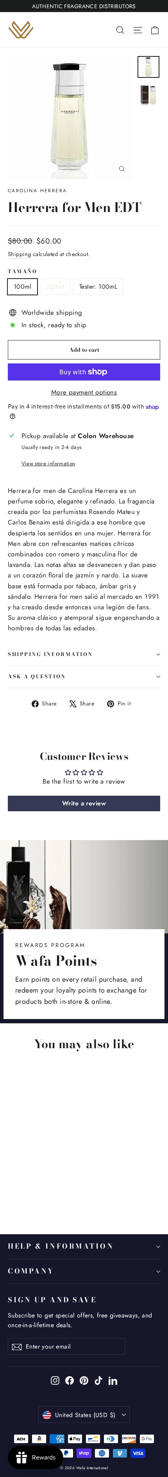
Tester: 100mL (98, 286)
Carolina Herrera (37, 190)
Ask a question (37, 676)
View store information (48, 463)
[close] (132, 1431)
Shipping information (50, 654)
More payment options (84, 392)
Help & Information (61, 1246)
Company (31, 1271)
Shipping (19, 254)
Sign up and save (52, 1300)
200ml (55, 286)
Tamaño (22, 271)
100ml (22, 286)
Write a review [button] (84, 803)
